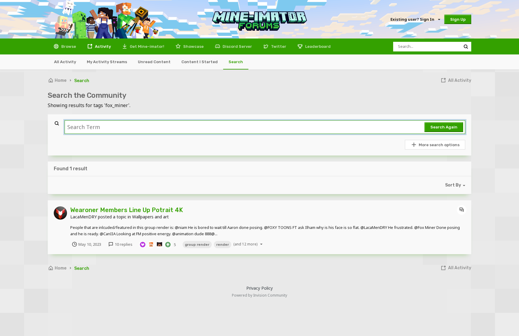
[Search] (465, 46)
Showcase (193, 46)
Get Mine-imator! (146, 46)
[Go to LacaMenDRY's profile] (60, 213)
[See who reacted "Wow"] (159, 244)
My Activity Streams (107, 62)
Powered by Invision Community (259, 295)
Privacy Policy (259, 288)
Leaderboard (317, 46)
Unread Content (154, 62)
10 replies (123, 244)
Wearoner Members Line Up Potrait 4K (126, 210)
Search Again (443, 127)
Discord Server (237, 46)
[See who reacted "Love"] (142, 244)
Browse (68, 46)
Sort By (453, 185)
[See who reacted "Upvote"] (167, 244)
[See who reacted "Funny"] (151, 244)
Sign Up (458, 19)
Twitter (278, 46)
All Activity (65, 62)
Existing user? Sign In (413, 19)
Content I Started (199, 62)
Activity (102, 46)
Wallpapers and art (150, 217)
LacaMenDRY (83, 217)
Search (236, 62)
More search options (439, 145)
